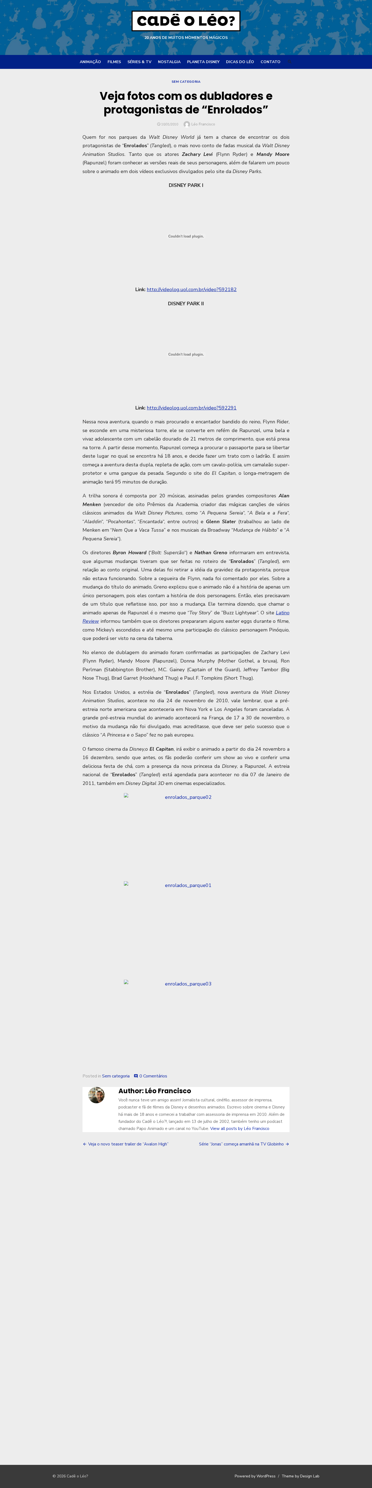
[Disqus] (186, 1232)
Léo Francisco (203, 124)
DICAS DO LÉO (240, 61)
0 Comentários (153, 1076)
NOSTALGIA (169, 61)
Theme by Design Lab (300, 1476)
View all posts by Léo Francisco (239, 1128)
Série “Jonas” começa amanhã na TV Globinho (241, 1144)
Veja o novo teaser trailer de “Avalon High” (128, 1144)
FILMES (114, 61)
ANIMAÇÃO (90, 61)
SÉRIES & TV (139, 61)
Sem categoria (186, 81)
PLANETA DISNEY (203, 61)
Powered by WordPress (255, 1476)
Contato (270, 61)
